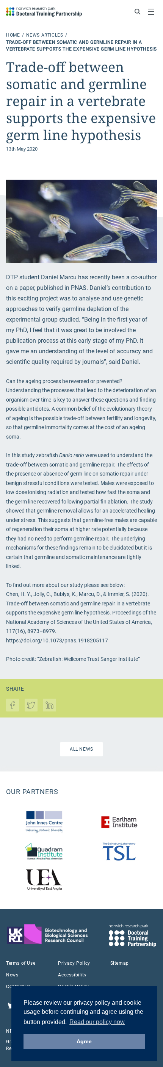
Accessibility (72, 975)
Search (138, 12)
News (12, 975)
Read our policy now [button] (97, 1022)
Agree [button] (84, 1041)
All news (81, 749)
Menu (151, 12)
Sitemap (119, 963)
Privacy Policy (74, 963)
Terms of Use (20, 963)
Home (13, 35)
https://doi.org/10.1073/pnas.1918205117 (57, 640)
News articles (45, 35)
